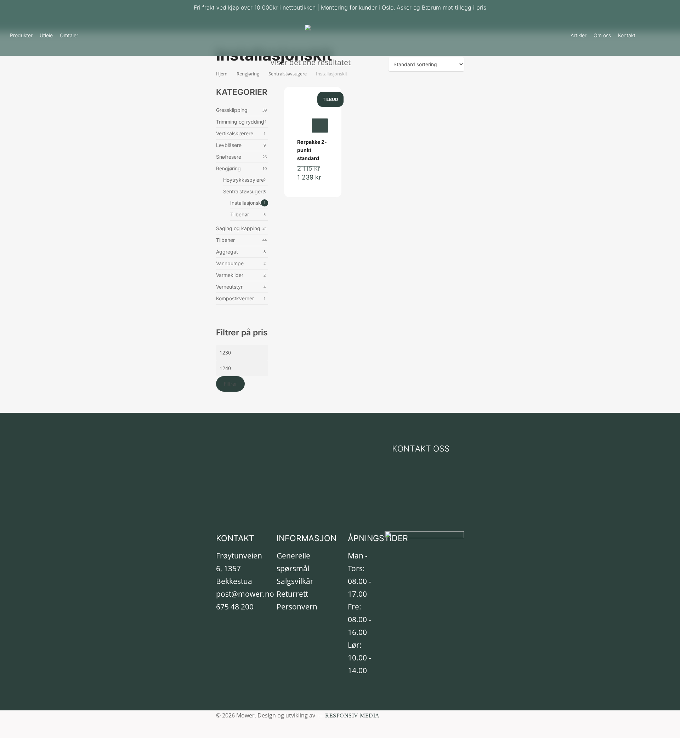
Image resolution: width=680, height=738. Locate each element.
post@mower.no (245, 594)
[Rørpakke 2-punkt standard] (312, 117)
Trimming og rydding (240, 122)
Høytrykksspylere (243, 180)
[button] (421, 449)
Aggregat (227, 252)
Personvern (297, 606)
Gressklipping (232, 110)
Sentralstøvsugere (244, 191)
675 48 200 (235, 606)
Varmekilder (229, 275)
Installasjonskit (247, 203)
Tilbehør (239, 214)
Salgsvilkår (295, 581)
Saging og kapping (238, 228)
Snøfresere (228, 157)
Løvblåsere (229, 145)
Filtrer (230, 384)
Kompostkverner (235, 298)
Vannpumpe (230, 263)
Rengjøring (228, 168)
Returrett (292, 594)
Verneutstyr (229, 287)
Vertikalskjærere (234, 133)
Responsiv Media (352, 716)
